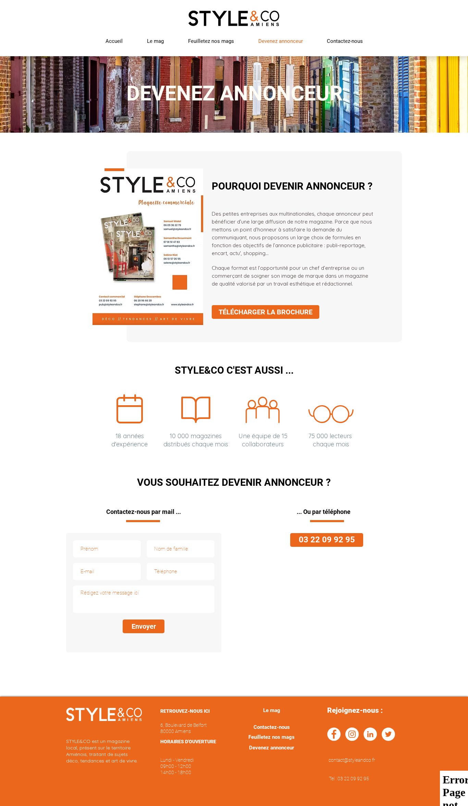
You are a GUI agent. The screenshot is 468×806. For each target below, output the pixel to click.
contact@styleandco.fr (352, 760)
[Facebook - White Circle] (334, 734)
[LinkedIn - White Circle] (370, 734)
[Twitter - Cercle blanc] (388, 734)
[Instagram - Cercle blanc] (352, 734)
